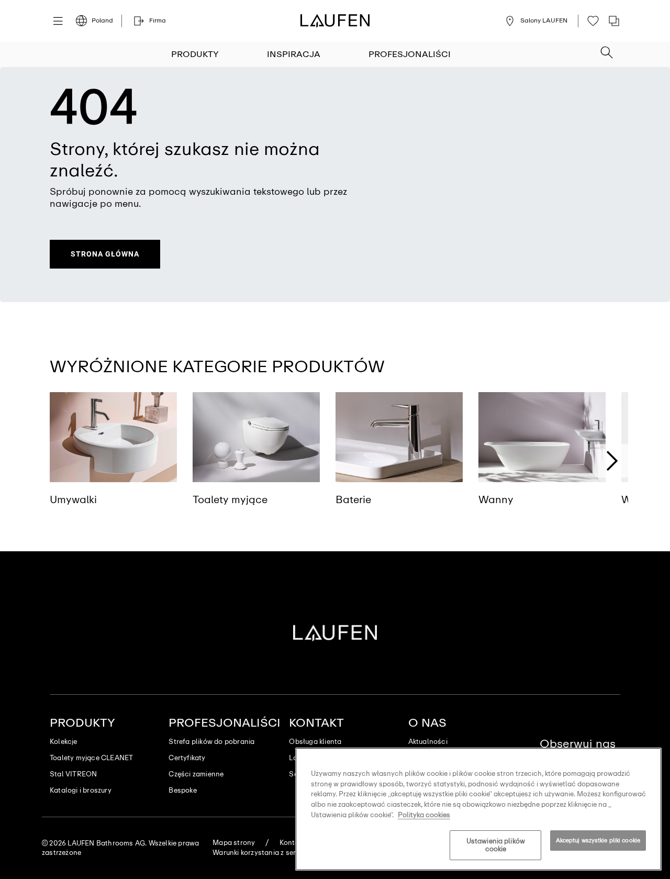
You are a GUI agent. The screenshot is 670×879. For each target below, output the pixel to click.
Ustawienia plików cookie (495, 845)
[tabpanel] (113, 459)
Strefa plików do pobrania (211, 742)
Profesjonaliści (409, 54)
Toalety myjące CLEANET (91, 758)
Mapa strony (234, 843)
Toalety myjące (230, 499)
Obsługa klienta (315, 742)
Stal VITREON (73, 774)
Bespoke (182, 790)
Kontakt (316, 723)
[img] (113, 437)
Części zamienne (196, 774)
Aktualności (428, 742)
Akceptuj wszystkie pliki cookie (598, 840)
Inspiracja (293, 54)
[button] (606, 49)
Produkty (195, 54)
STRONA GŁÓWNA (105, 254)
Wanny (495, 499)
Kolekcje (63, 742)
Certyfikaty (187, 758)
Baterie (353, 499)
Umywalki (73, 499)
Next (612, 461)
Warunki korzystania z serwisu (261, 852)
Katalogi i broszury (80, 790)
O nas (427, 723)
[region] (478, 809)
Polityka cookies (424, 814)
